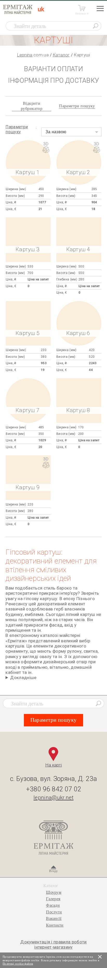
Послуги (54, 912)
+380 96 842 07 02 (53, 789)
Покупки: (82, 13)
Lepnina (24, 54)
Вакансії (54, 918)
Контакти (55, 925)
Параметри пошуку (77, 106)
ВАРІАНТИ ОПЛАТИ (53, 69)
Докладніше (23, 677)
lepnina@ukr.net (53, 797)
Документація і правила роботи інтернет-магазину (53, 944)
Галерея (53, 899)
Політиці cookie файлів (18, 963)
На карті (53, 765)
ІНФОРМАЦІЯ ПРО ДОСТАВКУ (53, 80)
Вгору (53, 871)
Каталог (61, 54)
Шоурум (53, 892)
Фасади (53, 905)
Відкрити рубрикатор (31, 105)
